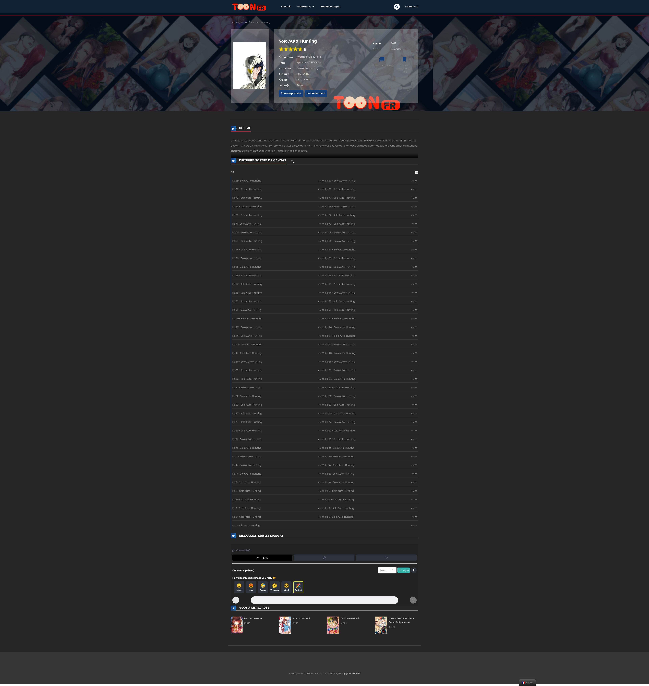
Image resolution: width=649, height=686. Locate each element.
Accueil (286, 6)
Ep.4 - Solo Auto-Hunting (339, 508)
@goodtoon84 (352, 673)
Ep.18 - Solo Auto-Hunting (339, 448)
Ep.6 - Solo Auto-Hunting (339, 499)
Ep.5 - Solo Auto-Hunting (246, 508)
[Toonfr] (249, 6)
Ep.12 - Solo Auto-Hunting (339, 473)
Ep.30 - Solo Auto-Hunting (340, 396)
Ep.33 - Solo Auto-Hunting (247, 387)
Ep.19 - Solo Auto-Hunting (246, 448)
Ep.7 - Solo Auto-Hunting (246, 499)
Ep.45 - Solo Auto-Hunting (247, 336)
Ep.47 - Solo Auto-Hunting (247, 327)
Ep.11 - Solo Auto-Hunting (246, 482)
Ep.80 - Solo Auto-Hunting (340, 180)
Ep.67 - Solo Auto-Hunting (247, 241)
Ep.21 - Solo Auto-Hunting (246, 439)
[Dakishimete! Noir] (333, 625)
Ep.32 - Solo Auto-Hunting (340, 387)
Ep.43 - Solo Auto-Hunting (247, 344)
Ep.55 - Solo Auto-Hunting (247, 292)
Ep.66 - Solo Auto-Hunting (340, 241)
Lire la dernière (316, 93)
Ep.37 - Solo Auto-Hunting (247, 370)
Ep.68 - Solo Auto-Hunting (340, 232)
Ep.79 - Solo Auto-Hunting (247, 189)
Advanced (411, 6)
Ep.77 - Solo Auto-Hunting (247, 198)
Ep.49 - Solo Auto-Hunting (247, 318)
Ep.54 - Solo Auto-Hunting (340, 292)
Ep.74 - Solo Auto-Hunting (340, 206)
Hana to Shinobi (301, 618)
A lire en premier (291, 93)
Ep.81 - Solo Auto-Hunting (246, 180)
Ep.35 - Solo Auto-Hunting (247, 379)
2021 (393, 43)
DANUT (307, 73)
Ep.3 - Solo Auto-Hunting (246, 517)
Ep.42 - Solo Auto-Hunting (340, 344)
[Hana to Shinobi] (285, 625)
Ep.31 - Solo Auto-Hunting (246, 396)
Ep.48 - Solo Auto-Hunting (340, 318)
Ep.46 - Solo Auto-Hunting (340, 327)
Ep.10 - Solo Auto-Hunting (339, 482)
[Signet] (404, 60)
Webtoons (304, 6)
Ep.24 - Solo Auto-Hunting (340, 422)
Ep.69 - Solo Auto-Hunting (247, 232)
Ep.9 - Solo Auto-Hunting (246, 491)
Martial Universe (253, 618)
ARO (299, 73)
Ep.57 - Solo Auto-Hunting (247, 284)
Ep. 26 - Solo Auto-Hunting (340, 413)
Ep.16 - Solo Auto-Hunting (339, 456)
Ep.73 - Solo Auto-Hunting (247, 215)
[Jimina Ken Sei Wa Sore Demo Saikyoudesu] (381, 625)
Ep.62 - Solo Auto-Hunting (340, 258)
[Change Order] (292, 161)
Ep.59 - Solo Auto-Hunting (247, 275)
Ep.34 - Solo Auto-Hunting (340, 379)
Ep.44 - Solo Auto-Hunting (340, 336)
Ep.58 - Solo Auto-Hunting (340, 275)
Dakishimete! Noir (350, 618)
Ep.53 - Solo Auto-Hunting (247, 301)
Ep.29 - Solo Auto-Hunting (247, 404)
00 (232, 172)
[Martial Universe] (237, 625)
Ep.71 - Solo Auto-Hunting (246, 223)
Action (244, 22)
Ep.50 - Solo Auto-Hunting (340, 310)
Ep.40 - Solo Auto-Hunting (340, 353)
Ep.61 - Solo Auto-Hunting (246, 267)
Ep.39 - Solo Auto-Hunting (247, 361)
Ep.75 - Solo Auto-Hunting (247, 206)
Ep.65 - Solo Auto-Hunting (247, 249)
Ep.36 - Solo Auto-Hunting (340, 370)
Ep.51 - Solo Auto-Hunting (246, 310)
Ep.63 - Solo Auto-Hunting (247, 258)
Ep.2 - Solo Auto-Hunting (339, 517)
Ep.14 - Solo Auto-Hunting (340, 465)
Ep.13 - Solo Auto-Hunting (246, 473)
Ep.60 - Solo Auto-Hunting (340, 267)
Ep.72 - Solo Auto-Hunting (340, 215)
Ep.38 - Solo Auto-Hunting (340, 361)
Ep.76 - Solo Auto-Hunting (340, 198)
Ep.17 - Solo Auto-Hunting (246, 456)
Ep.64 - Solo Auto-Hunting (340, 249)
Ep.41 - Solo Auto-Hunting (247, 353)
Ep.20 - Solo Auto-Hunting (340, 439)
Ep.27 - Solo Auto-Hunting (247, 413)
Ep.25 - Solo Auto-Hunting (247, 422)
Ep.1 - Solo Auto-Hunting (246, 525)
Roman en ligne (330, 6)
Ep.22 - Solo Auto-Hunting (340, 430)
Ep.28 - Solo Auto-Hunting (340, 404)
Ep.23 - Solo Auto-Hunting (247, 430)
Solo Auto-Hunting (260, 22)
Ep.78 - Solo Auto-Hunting (340, 189)
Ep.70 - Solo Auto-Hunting (340, 223)
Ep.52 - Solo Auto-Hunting (340, 301)
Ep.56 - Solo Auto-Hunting (340, 284)
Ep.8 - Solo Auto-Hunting (339, 491)
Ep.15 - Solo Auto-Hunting (246, 465)
